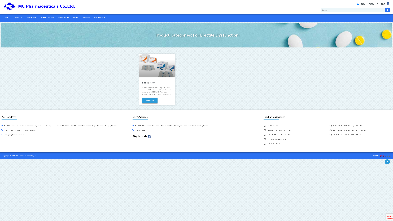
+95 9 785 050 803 (12, 130)
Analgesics (273, 126)
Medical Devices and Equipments (347, 126)
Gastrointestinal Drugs (279, 135)
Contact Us (99, 18)
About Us (18, 18)
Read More (150, 100)
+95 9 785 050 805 (28, 130)
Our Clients (63, 18)
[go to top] (387, 161)
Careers (86, 18)
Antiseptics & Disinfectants (280, 130)
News (75, 18)
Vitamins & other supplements (347, 135)
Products (31, 18)
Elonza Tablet (148, 83)
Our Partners (47, 18)
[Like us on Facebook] (388, 4)
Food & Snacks (274, 144)
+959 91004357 (142, 130)
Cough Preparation (277, 139)
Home (7, 18)
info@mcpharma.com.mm (14, 135)
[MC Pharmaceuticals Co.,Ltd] (39, 6)
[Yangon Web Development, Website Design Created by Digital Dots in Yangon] (385, 156)
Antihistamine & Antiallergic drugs (349, 130)
